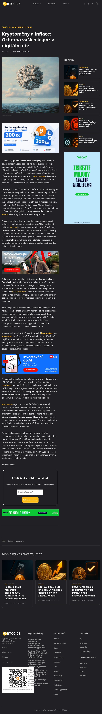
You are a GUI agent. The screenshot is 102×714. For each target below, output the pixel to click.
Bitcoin (5, 214)
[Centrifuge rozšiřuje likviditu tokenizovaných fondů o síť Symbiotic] (71, 140)
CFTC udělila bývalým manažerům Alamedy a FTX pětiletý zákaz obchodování (87, 123)
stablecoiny (7, 336)
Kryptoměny (8, 27)
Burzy (81, 118)
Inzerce (5, 657)
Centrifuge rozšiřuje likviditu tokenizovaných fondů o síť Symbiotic (88, 140)
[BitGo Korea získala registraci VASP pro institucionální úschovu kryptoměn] (71, 106)
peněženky (6, 385)
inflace (10, 541)
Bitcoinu (13, 227)
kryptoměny (39, 176)
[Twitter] (88, 3)
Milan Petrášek (22, 51)
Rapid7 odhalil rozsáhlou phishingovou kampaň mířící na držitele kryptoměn (88, 72)
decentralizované (19, 291)
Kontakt (5, 647)
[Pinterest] (32, 531)
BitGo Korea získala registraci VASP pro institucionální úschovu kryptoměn (87, 106)
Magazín (19, 27)
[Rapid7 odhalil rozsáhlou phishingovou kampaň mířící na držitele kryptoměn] (71, 72)
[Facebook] (84, 3)
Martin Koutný (10, 603)
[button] (97, 4)
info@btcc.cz (6, 652)
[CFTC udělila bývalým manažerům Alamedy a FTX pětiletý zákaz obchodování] (71, 123)
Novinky (28, 27)
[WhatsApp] (38, 531)
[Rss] (92, 3)
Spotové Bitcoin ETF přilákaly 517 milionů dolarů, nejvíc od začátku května (88, 89)
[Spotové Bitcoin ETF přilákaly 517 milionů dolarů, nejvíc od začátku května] (71, 89)
